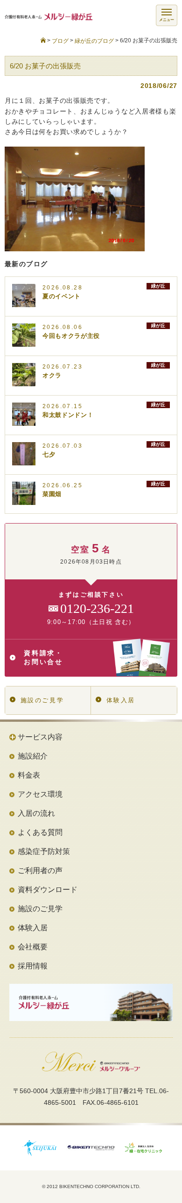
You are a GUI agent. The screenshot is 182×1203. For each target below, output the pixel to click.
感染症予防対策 (44, 851)
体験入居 (120, 700)
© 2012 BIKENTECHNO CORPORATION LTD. (91, 1186)
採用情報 (33, 966)
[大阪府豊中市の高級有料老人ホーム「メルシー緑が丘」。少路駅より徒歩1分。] (46, 17)
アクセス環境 (40, 794)
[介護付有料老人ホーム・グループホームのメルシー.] (43, 41)
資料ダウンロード (47, 890)
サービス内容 (40, 737)
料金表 (29, 775)
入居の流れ (36, 813)
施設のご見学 (42, 700)
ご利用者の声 (40, 870)
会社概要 (33, 947)
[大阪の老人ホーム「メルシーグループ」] (91, 1068)
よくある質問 (40, 832)
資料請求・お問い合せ (43, 657)
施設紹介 (33, 756)
